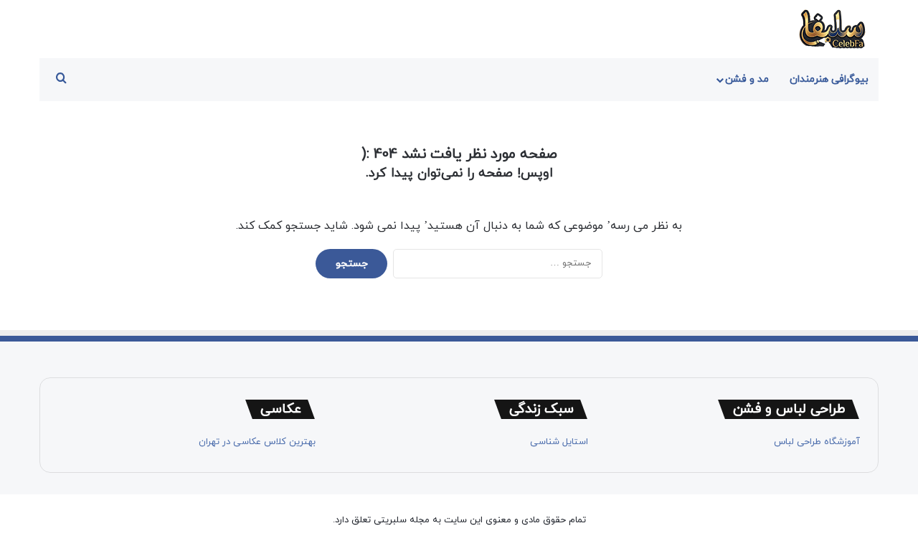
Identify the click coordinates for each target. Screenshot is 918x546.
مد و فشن (747, 79)
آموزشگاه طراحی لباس (817, 442)
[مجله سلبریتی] (832, 29)
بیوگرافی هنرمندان (829, 79)
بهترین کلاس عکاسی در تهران (257, 442)
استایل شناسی (559, 442)
